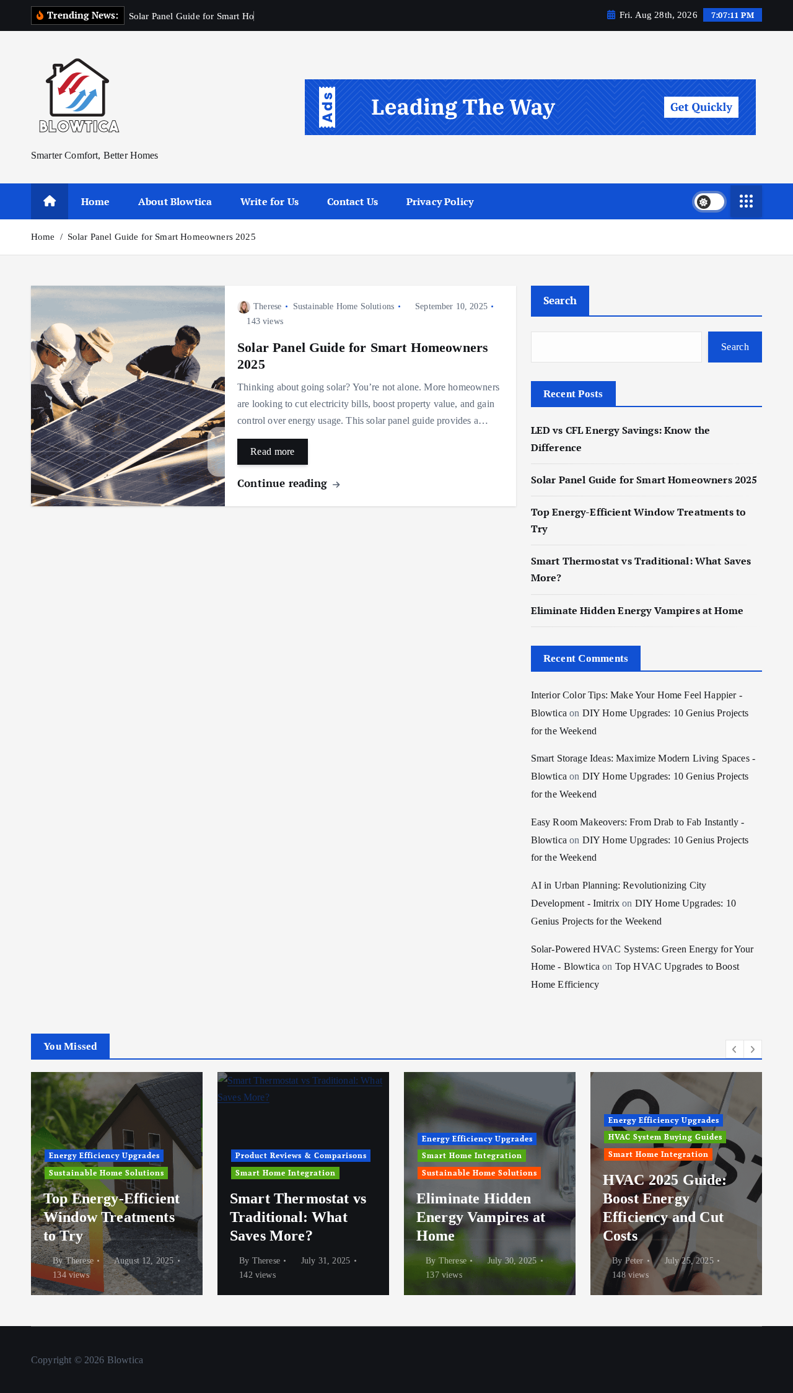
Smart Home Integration (285, 1172)
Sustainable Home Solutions (343, 306)
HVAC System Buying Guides (665, 1136)
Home (95, 201)
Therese (267, 306)
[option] (117, 1183)
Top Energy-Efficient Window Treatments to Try (111, 1217)
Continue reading (284, 483)
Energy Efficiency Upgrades (104, 1155)
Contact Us (353, 201)
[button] (734, 1049)
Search (560, 300)
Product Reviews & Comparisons (301, 1155)
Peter (634, 1260)
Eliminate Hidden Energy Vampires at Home (637, 610)
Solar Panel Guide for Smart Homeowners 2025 (162, 237)
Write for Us (269, 201)
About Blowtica (175, 201)
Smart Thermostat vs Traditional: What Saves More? (298, 1217)
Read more (272, 451)
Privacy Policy (439, 201)
